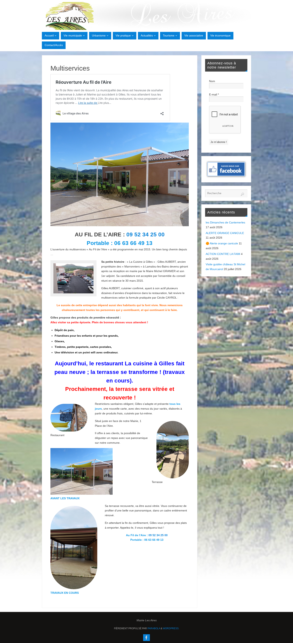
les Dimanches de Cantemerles (225, 222)
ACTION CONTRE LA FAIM (223, 254)
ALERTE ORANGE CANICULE (225, 233)
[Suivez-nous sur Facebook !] (146, 637)
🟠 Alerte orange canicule (222, 243)
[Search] (242, 194)
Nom (212, 81)
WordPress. (171, 628)
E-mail (214, 94)
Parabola (153, 628)
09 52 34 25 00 (145, 234)
